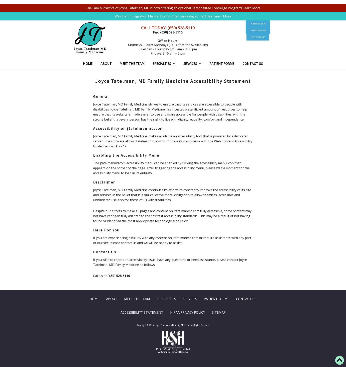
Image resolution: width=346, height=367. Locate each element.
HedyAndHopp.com (179, 352)
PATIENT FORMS (221, 63)
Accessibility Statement (142, 312)
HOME (88, 63)
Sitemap (219, 312)
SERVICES (190, 63)
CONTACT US (252, 63)
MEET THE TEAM (132, 63)
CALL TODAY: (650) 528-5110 (168, 27)
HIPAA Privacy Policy (187, 312)
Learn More (252, 8)
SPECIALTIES (162, 63)
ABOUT (106, 63)
